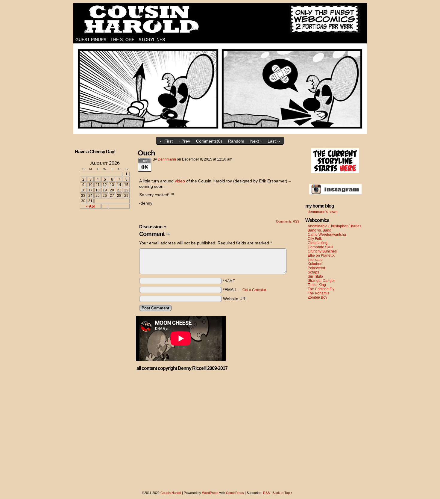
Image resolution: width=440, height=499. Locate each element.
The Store (122, 39)
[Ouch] (220, 132)
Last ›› (274, 141)
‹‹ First (166, 141)
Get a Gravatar (254, 290)
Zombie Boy (317, 297)
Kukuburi (315, 264)
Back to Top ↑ (282, 493)
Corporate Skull (320, 247)
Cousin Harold (220, 19)
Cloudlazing (317, 243)
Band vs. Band (319, 230)
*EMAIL (244, 289)
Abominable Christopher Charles (334, 226)
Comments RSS (287, 221)
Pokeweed (316, 268)
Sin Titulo (315, 276)
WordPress (210, 493)
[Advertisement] (101, 235)
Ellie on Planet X (321, 255)
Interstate (315, 260)
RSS (266, 493)
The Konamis (318, 293)
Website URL (235, 298)
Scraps (313, 272)
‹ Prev (184, 141)
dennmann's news (322, 212)
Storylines (152, 39)
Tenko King (317, 285)
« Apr (90, 206)
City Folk (315, 239)
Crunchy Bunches (322, 251)
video (180, 181)
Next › (256, 141)
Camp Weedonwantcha (327, 234)
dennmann (167, 159)
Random (236, 141)
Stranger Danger (321, 281)
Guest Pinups (90, 39)
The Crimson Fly (321, 289)
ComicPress (235, 493)
